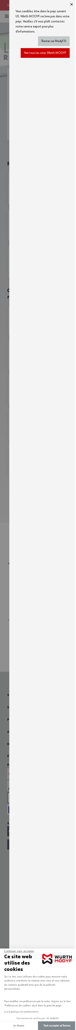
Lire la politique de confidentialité (21, 1012)
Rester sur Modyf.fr (53, 41)
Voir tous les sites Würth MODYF (45, 53)
